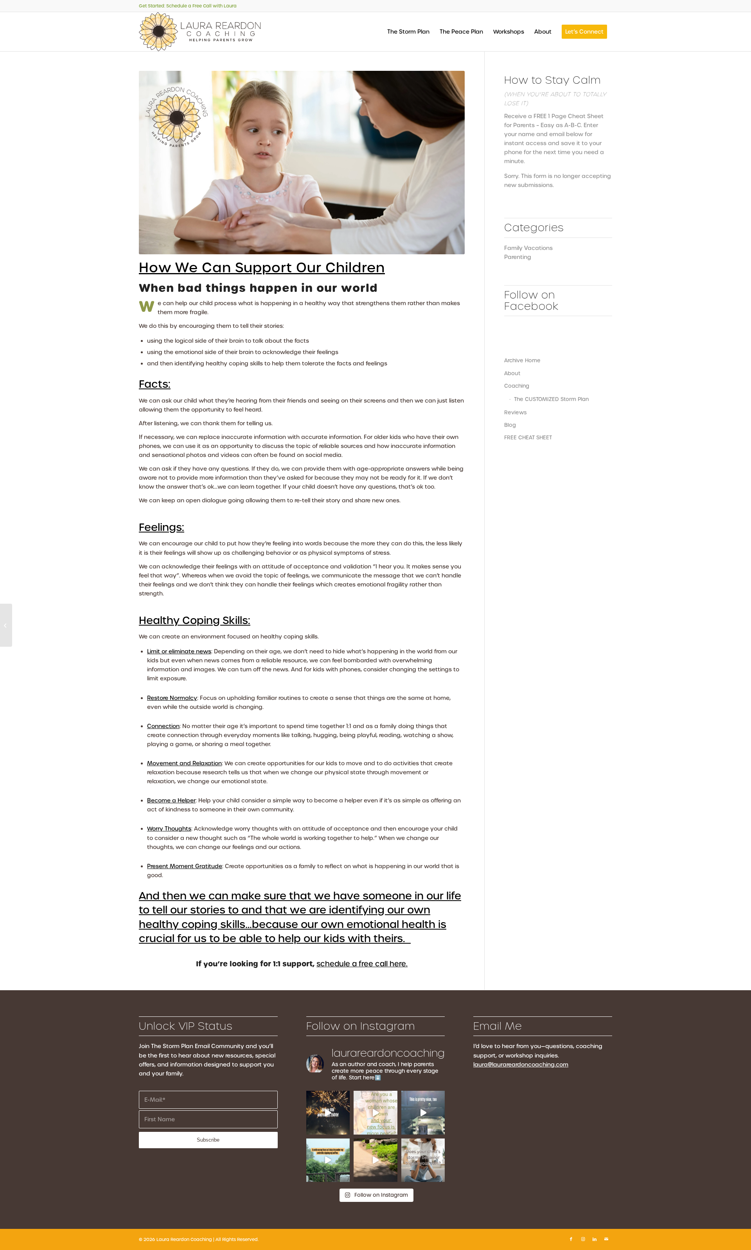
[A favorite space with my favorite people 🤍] (375, 1160)
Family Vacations (528, 248)
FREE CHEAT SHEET (528, 437)
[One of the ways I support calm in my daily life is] (328, 1160)
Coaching (516, 386)
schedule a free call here (361, 963)
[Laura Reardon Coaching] (200, 31)
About (512, 373)
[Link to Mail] (606, 1239)
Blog (510, 425)
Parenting (517, 257)
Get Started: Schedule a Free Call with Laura (188, 6)
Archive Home (522, 360)
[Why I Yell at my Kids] (6, 625)
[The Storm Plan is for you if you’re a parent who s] (423, 1160)
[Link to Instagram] (583, 1239)
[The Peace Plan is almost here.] (375, 1113)
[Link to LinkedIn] (594, 1239)
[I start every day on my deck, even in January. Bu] (423, 1113)
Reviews (515, 412)
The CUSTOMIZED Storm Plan (551, 399)
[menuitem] (408, 31)
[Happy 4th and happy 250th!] (328, 1113)
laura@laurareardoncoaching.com (520, 1064)
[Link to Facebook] (571, 1239)
